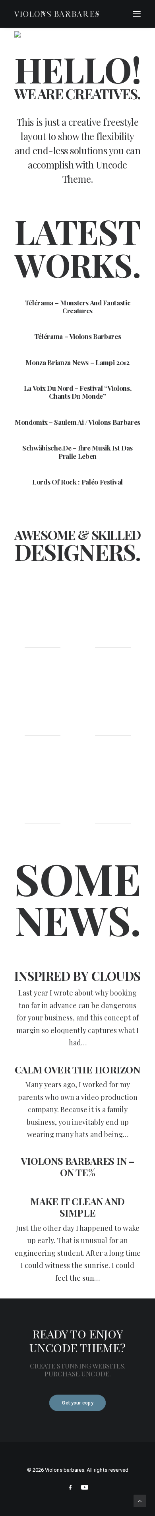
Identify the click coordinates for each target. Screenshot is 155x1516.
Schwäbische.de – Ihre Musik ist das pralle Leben (77, 451)
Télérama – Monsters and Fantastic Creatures (78, 306)
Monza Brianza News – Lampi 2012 (77, 362)
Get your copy (77, 1403)
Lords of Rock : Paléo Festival (77, 481)
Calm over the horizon (78, 1069)
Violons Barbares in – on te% (77, 1166)
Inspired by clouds (77, 976)
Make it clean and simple (77, 1207)
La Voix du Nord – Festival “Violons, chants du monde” (78, 392)
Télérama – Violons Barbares (77, 336)
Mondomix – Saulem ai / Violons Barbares (77, 422)
